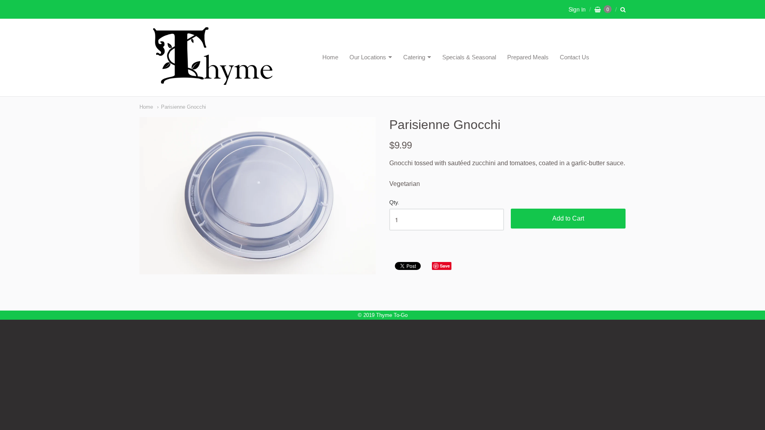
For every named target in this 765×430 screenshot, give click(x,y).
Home (330, 57)
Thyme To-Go (392, 315)
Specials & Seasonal (469, 57)
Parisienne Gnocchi (183, 107)
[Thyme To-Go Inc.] (213, 81)
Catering (414, 57)
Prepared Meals (528, 57)
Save (445, 266)
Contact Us (574, 57)
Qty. (394, 202)
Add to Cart (568, 218)
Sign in (577, 9)
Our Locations (367, 57)
